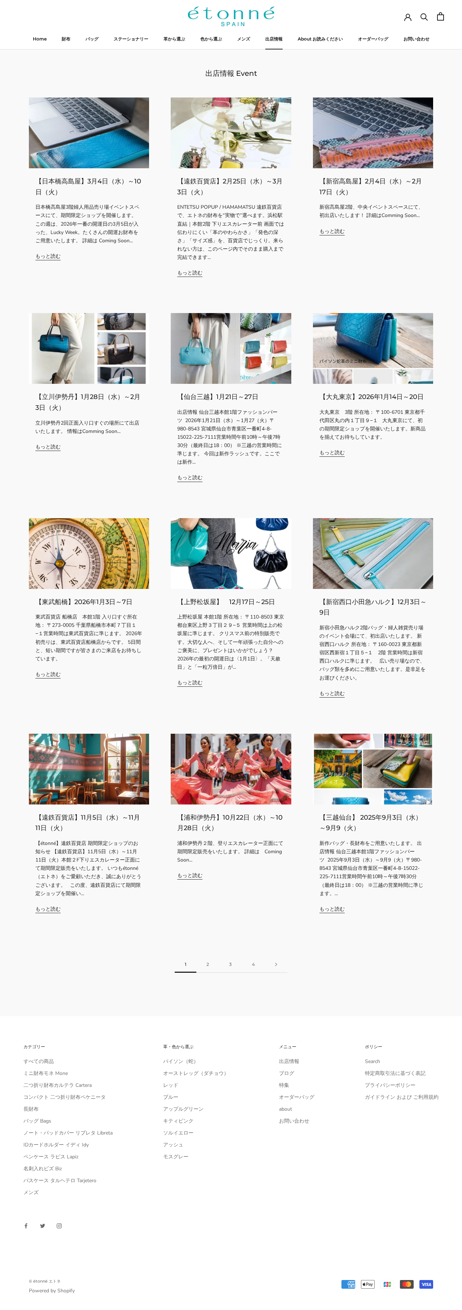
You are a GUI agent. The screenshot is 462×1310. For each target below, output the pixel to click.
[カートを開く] (440, 16)
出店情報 (274, 39)
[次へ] (276, 965)
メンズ (243, 39)
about (285, 1109)
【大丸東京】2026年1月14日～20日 (371, 397)
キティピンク (178, 1121)
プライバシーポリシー (390, 1085)
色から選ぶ (211, 39)
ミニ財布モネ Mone (45, 1073)
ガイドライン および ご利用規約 (402, 1097)
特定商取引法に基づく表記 (395, 1073)
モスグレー (175, 1156)
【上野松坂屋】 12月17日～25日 (226, 602)
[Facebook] (26, 1226)
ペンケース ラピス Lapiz (50, 1156)
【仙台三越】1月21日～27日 (217, 397)
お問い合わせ (417, 39)
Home (40, 39)
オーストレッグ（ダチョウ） (196, 1073)
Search (372, 1061)
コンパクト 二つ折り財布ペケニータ (64, 1097)
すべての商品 (38, 1061)
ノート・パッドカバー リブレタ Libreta (68, 1132)
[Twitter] (42, 1226)
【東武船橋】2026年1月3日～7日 (83, 602)
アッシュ (173, 1144)
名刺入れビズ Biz (42, 1168)
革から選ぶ (174, 39)
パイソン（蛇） (181, 1061)
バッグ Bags (37, 1121)
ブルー (170, 1097)
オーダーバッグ (373, 39)
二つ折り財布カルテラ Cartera (57, 1085)
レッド (170, 1085)
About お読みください (320, 39)
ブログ (286, 1073)
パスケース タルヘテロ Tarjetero (59, 1180)
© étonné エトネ (45, 1281)
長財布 (31, 1109)
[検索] (424, 16)
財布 (66, 39)
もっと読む (48, 256)
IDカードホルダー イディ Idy (56, 1144)
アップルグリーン (183, 1109)
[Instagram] (59, 1226)
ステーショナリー (131, 39)
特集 (284, 1085)
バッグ (92, 39)
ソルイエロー (178, 1132)
